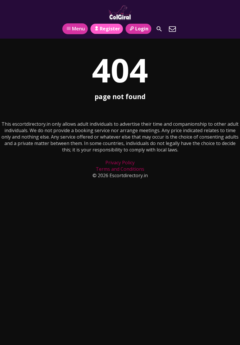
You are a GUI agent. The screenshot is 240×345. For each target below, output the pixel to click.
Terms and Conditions (120, 169)
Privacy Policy (120, 162)
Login (141, 28)
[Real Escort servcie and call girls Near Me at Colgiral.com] (120, 12)
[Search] (159, 29)
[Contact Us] (172, 29)
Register (110, 28)
